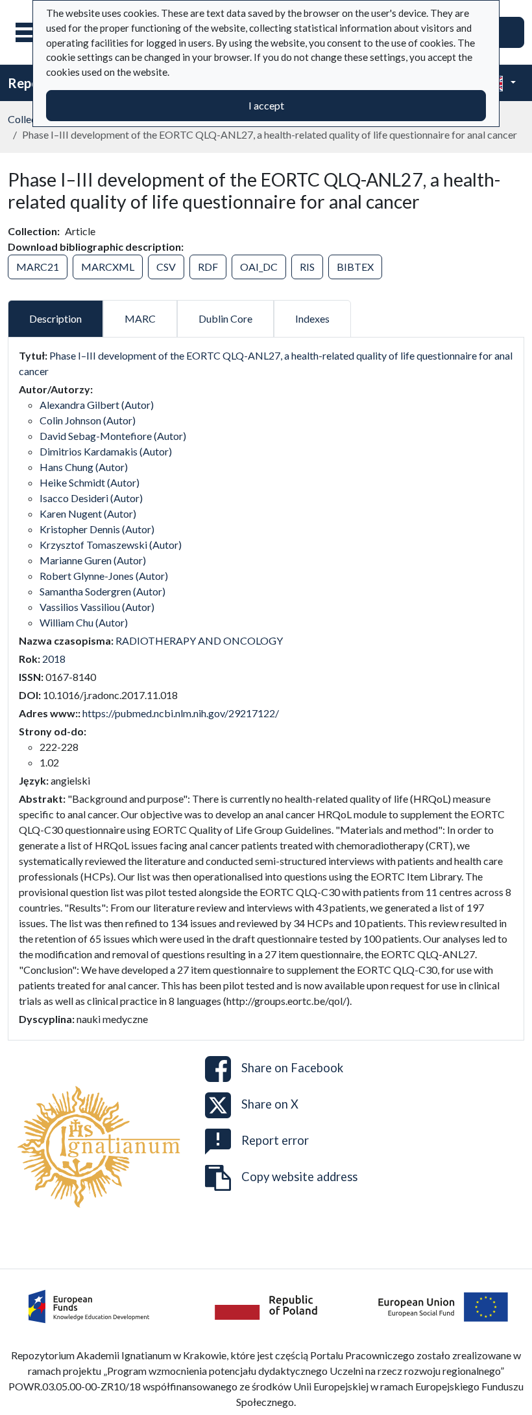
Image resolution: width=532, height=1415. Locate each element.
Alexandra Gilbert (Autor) (97, 404)
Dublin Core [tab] (225, 318)
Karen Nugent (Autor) (88, 513)
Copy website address (299, 1176)
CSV (166, 266)
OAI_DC (259, 266)
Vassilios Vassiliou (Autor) (97, 607)
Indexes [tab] (312, 318)
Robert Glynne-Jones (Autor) (104, 575)
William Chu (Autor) (84, 622)
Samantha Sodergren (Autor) (102, 591)
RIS (307, 266)
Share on (292, 1067)
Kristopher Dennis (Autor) (97, 529)
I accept (266, 105)
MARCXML (107, 266)
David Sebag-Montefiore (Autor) (113, 436)
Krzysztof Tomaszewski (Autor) (111, 544)
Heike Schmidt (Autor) (89, 482)
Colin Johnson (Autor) (88, 420)
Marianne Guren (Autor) (93, 560)
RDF (208, 266)
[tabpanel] (266, 687)
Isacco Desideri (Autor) (91, 498)
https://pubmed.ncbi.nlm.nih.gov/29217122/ (180, 713)
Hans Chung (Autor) (84, 467)
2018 (54, 658)
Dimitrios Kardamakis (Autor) (106, 451)
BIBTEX (355, 266)
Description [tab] (55, 318)
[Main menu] (32, 32)
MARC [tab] (140, 318)
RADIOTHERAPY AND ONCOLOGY (199, 640)
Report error (275, 1140)
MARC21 (37, 266)
